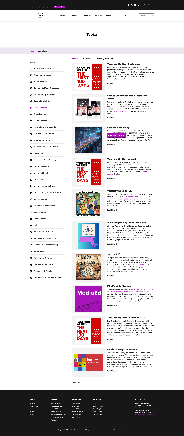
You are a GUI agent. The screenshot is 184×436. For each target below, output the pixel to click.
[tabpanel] (113, 223)
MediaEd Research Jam (58, 414)
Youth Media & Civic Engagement (48, 277)
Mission (32, 403)
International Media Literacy (46, 147)
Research (109, 15)
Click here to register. (115, 79)
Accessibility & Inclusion (44, 68)
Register (151, 5)
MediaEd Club (55, 409)
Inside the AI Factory (118, 127)
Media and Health (41, 173)
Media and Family (41, 166)
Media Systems (40, 199)
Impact (32, 412)
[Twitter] (132, 5)
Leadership (38, 153)
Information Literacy (43, 140)
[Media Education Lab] (38, 15)
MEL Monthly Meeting (119, 286)
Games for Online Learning (45, 127)
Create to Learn (40, 107)
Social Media (39, 251)
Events (75, 58)
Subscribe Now (59, 7)
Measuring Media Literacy (45, 160)
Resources (87, 15)
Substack (143, 265)
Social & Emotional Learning (46, 245)
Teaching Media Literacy (44, 264)
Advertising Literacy (42, 75)
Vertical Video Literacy (119, 190)
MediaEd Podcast (77, 412)
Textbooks (75, 406)
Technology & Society (43, 271)
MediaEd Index (98, 414)
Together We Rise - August (121, 159)
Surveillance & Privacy (43, 258)
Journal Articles (98, 406)
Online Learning (41, 218)
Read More (111, 83)
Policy (36, 225)
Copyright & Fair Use (42, 101)
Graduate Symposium (58, 417)
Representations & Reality (45, 238)
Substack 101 (114, 254)
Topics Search (76, 417)
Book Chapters (98, 409)
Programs (74, 15)
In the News (34, 409)
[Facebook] (128, 5)
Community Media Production (46, 88)
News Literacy (40, 212)
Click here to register (116, 135)
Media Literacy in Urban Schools (47, 192)
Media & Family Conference (122, 349)
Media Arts (38, 179)
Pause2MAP (55, 420)
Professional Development (45, 232)
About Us (62, 15)
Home (32, 51)
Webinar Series (55, 403)
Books (95, 403)
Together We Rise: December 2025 (126, 317)
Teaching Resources (105, 58)
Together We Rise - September (123, 64)
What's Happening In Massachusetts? (127, 222)
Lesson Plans (76, 403)
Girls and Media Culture (44, 134)
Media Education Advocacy (45, 186)
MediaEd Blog (76, 409)
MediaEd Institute (56, 406)
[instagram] (138, 5)
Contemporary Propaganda (45, 94)
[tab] (77, 58)
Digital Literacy (40, 120)
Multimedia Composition (44, 205)
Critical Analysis (40, 114)
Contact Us (122, 15)
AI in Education (40, 81)
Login (144, 5)
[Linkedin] (135, 5)
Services (98, 15)
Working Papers (98, 412)
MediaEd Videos (77, 414)
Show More (76, 383)
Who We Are (34, 406)
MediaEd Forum (56, 412)
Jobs (31, 414)
